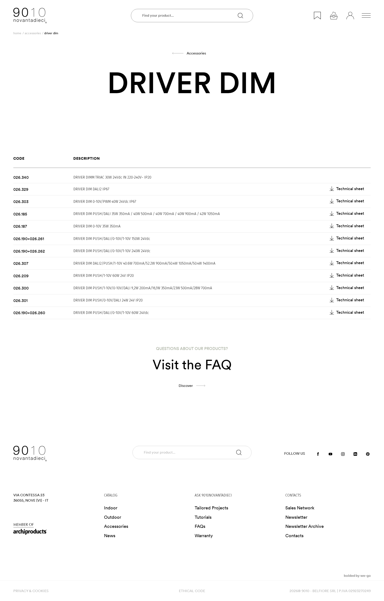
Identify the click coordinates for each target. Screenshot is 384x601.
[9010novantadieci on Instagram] (343, 453)
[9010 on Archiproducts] (56, 529)
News (109, 535)
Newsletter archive (304, 526)
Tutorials (203, 517)
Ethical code (192, 591)
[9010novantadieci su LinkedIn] (355, 453)
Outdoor (112, 517)
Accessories (33, 33)
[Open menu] (366, 15)
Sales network (299, 508)
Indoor (110, 508)
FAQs (200, 526)
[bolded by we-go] (357, 575)
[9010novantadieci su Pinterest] (368, 453)
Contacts (294, 535)
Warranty (204, 535)
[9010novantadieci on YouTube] (330, 453)
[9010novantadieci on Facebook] (318, 453)
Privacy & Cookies (31, 591)
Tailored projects (211, 508)
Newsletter (296, 517)
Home (17, 33)
